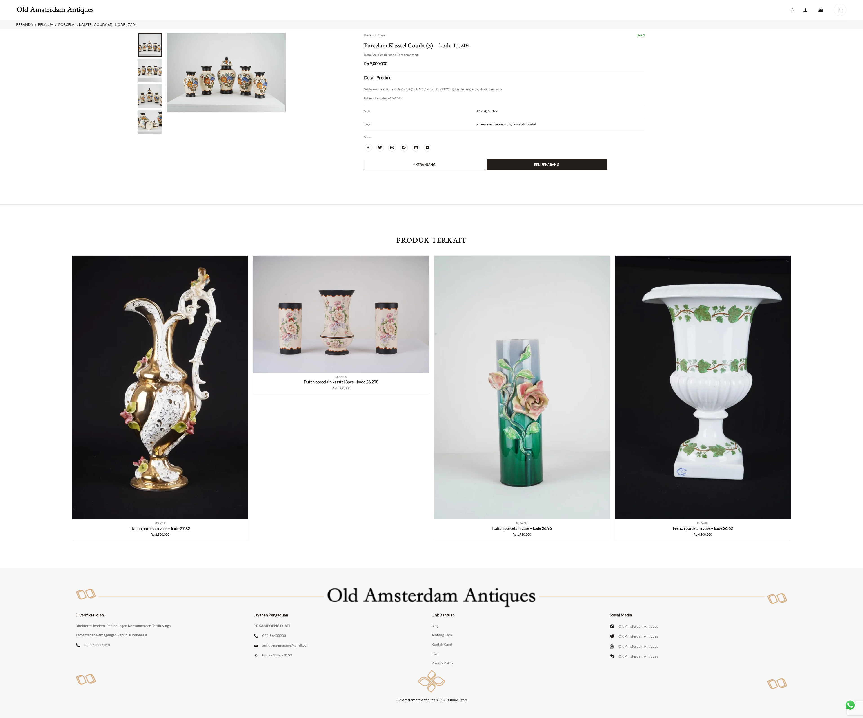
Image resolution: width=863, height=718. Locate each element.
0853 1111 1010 (97, 645)
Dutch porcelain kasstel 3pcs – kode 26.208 (341, 381)
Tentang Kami (442, 635)
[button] (805, 9)
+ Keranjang (424, 164)
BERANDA (24, 24)
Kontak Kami (442, 644)
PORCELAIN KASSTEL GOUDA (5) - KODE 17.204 (97, 24)
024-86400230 (274, 635)
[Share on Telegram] (428, 148)
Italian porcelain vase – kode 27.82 (160, 528)
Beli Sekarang (546, 164)
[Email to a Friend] (392, 148)
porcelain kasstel (524, 124)
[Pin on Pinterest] (404, 148)
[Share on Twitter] (380, 148)
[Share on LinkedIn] (416, 148)
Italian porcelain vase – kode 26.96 (522, 528)
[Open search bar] (792, 10)
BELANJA (45, 24)
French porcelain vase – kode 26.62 (703, 528)
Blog (435, 625)
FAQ (435, 654)
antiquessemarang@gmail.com (285, 645)
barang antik (502, 124)
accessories (484, 124)
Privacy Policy (442, 663)
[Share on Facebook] (368, 148)
